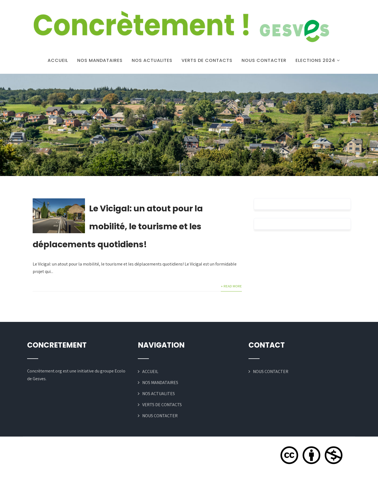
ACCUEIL (58, 60)
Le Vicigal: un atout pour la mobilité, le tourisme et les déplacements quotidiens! (118, 226)
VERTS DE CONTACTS (207, 60)
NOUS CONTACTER (264, 60)
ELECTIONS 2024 (315, 60)
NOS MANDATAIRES (100, 60)
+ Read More (231, 286)
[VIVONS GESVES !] (180, 27)
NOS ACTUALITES (152, 60)
